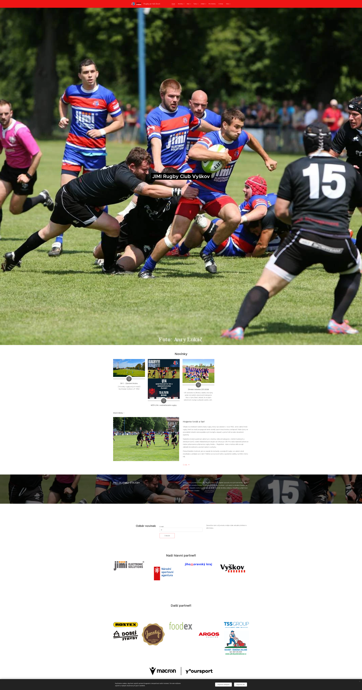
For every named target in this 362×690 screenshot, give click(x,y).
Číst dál (190, 495)
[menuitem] (173, 4)
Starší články (118, 413)
